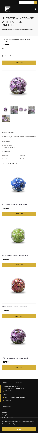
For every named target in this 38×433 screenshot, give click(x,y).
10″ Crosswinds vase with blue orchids (14, 204)
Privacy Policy (6, 415)
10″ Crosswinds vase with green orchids (15, 255)
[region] (19, 425)
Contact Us (5, 412)
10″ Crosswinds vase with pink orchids (14, 307)
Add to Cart (19, 62)
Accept (19, 429)
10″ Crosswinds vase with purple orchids (15, 358)
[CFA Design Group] (8, 9)
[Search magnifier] (35, 2)
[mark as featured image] (6, 110)
